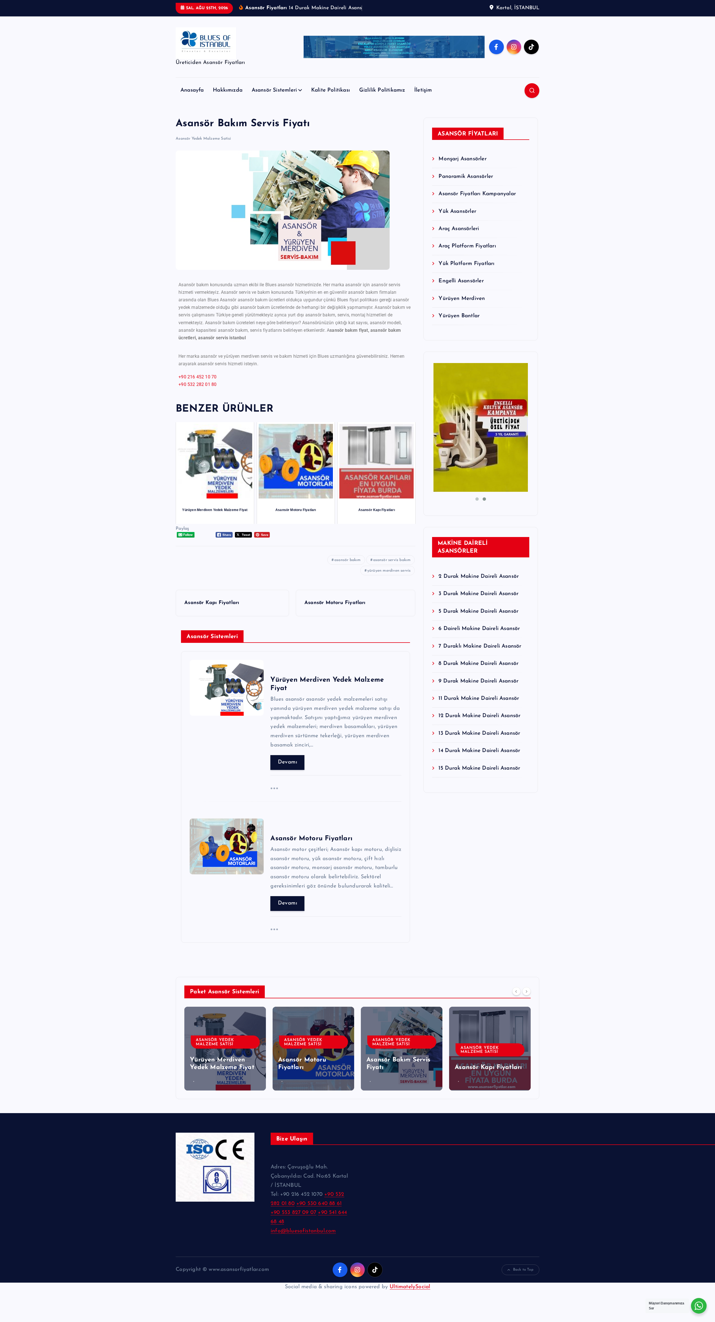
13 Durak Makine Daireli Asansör (479, 733)
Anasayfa (192, 90)
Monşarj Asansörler (462, 159)
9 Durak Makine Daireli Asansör (478, 681)
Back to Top (523, 1269)
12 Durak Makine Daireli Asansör (479, 716)
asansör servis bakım (392, 560)
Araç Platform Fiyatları (467, 246)
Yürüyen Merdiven (461, 298)
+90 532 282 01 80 (197, 384)
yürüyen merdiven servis (389, 571)
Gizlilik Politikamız (382, 90)
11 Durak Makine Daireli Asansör (478, 698)
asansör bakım (347, 560)
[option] (225, 1048)
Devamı (287, 762)
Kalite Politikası (330, 90)
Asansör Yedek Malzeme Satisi (203, 139)
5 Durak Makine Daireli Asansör (478, 611)
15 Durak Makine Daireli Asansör (479, 768)
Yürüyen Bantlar (459, 316)
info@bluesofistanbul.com (303, 1231)
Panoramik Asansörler (465, 176)
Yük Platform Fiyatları (466, 263)
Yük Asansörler (457, 211)
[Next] (526, 991)
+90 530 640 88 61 (319, 1203)
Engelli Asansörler (460, 281)
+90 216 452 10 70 (197, 377)
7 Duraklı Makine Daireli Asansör (479, 646)
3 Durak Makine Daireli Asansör (478, 593)
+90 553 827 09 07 (293, 1212)
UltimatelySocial (410, 1287)
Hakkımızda (227, 90)
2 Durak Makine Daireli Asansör (478, 576)
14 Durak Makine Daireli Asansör (479, 750)
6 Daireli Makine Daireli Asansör (479, 628)
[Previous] (516, 991)
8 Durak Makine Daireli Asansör (478, 663)
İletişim (423, 90)
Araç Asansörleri (458, 229)
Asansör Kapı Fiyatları (488, 1067)
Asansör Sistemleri (274, 90)
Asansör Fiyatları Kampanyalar (477, 194)
